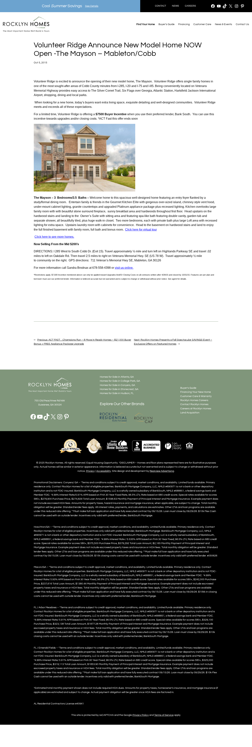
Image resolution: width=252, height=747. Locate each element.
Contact (160, 6)
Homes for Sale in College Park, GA (120, 380)
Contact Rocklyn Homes (194, 404)
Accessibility (103, 471)
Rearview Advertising (162, 471)
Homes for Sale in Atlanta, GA (117, 376)
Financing (184, 24)
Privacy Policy (140, 715)
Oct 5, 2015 (40, 62)
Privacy (90, 471)
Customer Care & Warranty (196, 396)
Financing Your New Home (195, 392)
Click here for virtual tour (141, 229)
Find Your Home (145, 24)
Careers (190, 6)
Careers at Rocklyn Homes (195, 408)
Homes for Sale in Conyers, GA (117, 385)
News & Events (223, 24)
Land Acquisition (189, 412)
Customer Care (202, 24)
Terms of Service (164, 715)
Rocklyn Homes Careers (194, 400)
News (175, 6)
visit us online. (124, 267)
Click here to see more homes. (54, 236)
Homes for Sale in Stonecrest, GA (119, 389)
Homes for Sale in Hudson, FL (117, 393)
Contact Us (242, 24)
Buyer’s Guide (166, 24)
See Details (91, 6)
